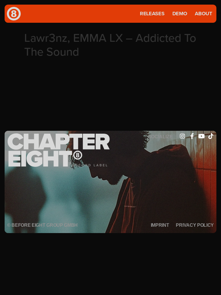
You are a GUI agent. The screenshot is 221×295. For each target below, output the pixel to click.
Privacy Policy (195, 225)
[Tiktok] (211, 136)
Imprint (160, 225)
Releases (152, 13)
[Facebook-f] (192, 136)
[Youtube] (201, 136)
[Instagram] (182, 136)
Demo (179, 13)
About (203, 13)
